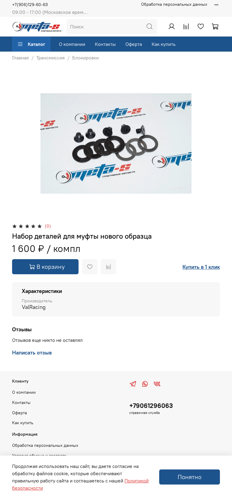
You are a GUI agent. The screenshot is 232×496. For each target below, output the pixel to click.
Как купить (164, 44)
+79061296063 (151, 406)
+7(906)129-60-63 (30, 4)
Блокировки (85, 58)
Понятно (189, 477)
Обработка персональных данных (174, 4)
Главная (20, 58)
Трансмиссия (50, 58)
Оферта (133, 44)
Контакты (105, 44)
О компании (72, 44)
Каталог (36, 44)
